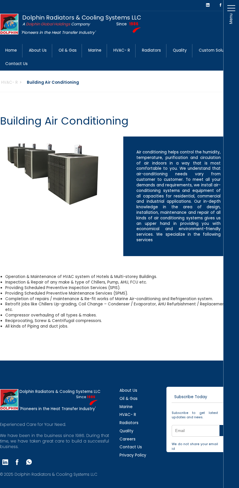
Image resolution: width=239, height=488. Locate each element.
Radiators (151, 50)
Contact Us (16, 64)
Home (11, 50)
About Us (38, 50)
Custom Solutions (216, 50)
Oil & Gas (68, 50)
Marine (94, 50)
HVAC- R (121, 50)
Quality (180, 50)
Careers (127, 439)
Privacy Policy (132, 455)
